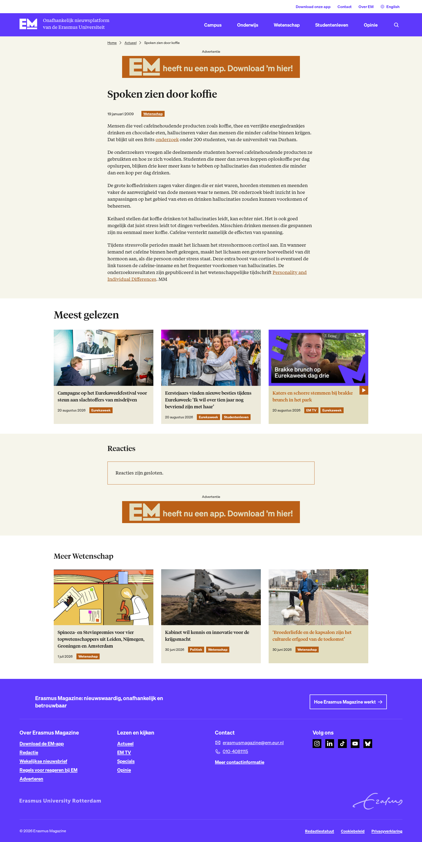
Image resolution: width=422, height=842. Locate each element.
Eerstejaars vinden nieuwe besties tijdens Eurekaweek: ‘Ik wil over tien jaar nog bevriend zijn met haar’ (208, 400)
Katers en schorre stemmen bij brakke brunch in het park (313, 396)
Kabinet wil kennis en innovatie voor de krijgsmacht (207, 636)
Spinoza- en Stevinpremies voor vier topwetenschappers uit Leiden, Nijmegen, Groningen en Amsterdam (101, 639)
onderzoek (167, 139)
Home (112, 42)
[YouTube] (355, 743)
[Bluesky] (367, 743)
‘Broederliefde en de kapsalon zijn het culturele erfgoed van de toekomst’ (312, 636)
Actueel (131, 42)
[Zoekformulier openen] (396, 25)
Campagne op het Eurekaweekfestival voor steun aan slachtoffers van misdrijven (102, 396)
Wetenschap (153, 113)
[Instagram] (317, 743)
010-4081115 (235, 751)
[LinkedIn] (329, 743)
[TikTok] (342, 743)
